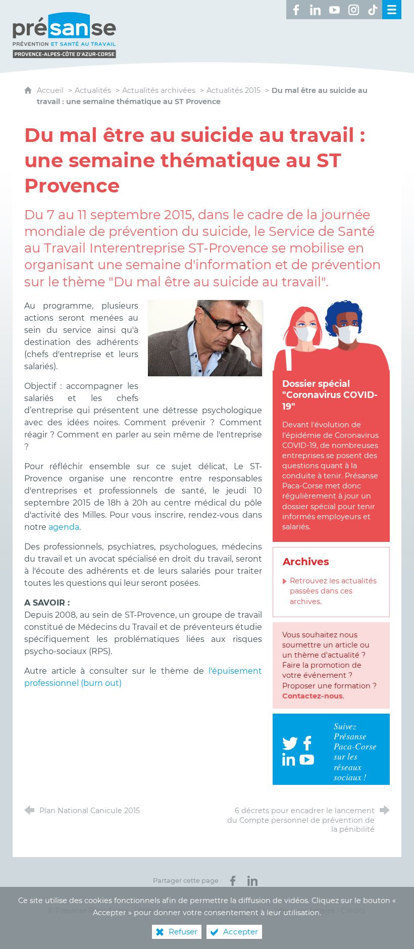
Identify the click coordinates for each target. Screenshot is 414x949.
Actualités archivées (158, 90)
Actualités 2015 (233, 90)
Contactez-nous (312, 696)
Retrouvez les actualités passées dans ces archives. (333, 591)
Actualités (93, 90)
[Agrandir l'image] (205, 337)
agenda (63, 527)
